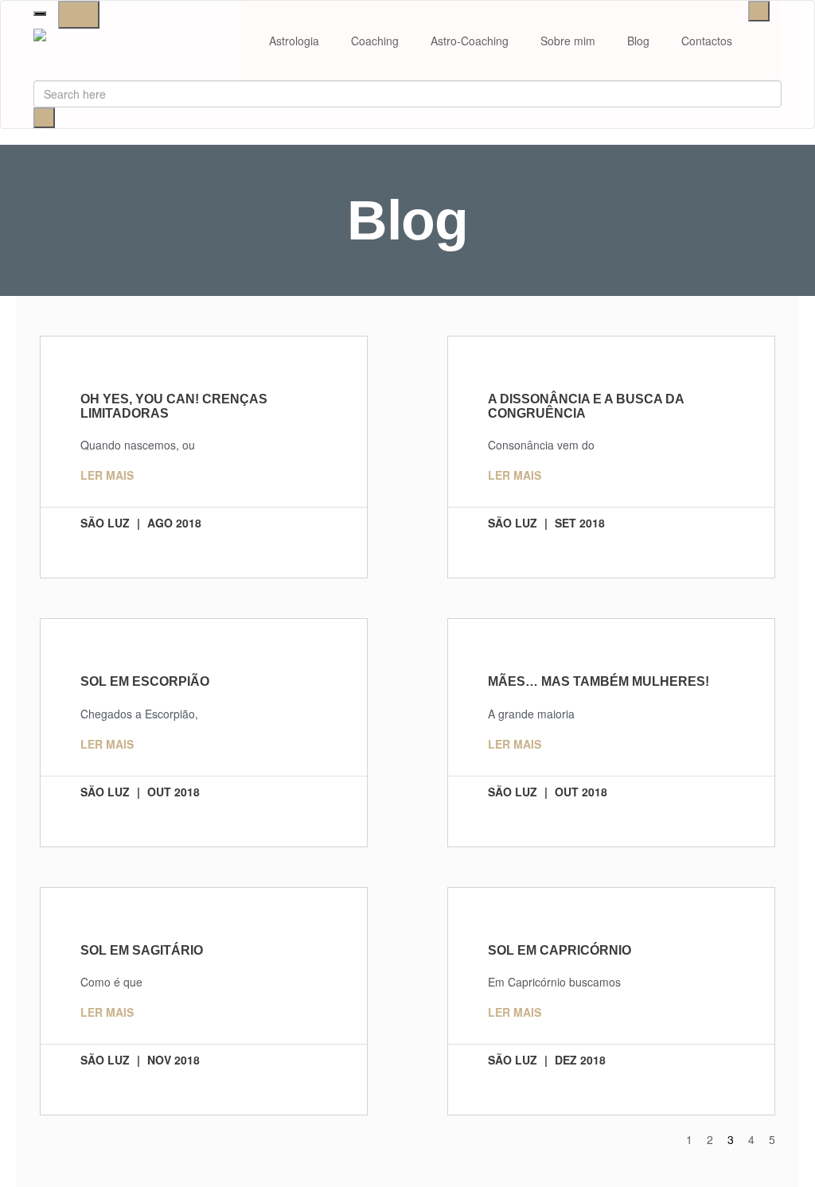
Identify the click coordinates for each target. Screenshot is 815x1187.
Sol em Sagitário (141, 950)
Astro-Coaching (470, 41)
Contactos (706, 41)
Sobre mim (567, 41)
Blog (638, 41)
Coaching (375, 41)
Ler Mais (107, 475)
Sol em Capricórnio (559, 950)
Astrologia (294, 41)
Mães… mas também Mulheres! (598, 681)
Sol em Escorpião (144, 681)
